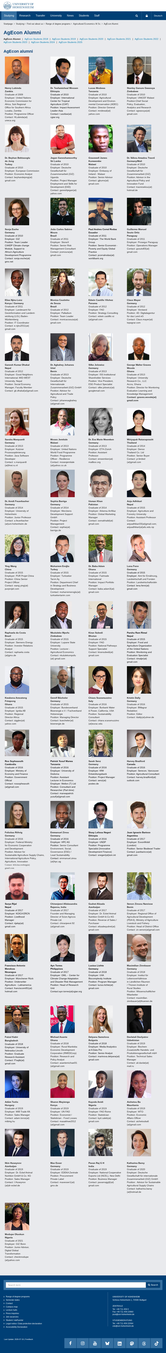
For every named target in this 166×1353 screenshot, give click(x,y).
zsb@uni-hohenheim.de (123, 1326)
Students (84, 15)
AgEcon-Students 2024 (43, 42)
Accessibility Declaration (16, 1327)
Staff (96, 15)
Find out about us (35, 24)
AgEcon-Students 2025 (70, 42)
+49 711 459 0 (122, 1309)
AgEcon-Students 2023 (15, 42)
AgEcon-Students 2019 (64, 39)
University (56, 15)
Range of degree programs (58, 24)
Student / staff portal (14, 1320)
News (70, 15)
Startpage (8, 24)
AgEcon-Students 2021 (119, 39)
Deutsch (158, 15)
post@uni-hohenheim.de (123, 1314)
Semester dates (13, 1300)
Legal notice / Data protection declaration (24, 1323)
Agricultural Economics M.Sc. (87, 24)
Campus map (12, 1307)
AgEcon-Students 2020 (91, 39)
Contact (9, 1303)
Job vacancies (12, 1317)
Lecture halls (11, 1310)
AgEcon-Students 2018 (36, 39)
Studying (9, 15)
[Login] (146, 15)
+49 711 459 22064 (124, 1323)
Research (24, 15)
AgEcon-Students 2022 (146, 39)
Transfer (40, 15)
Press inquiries (12, 1313)
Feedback (29, 1339)
